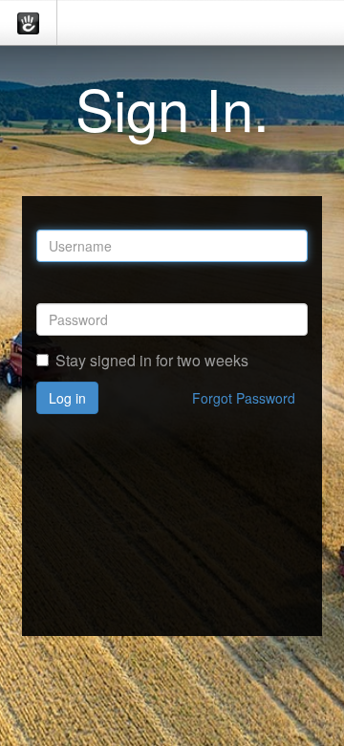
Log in (67, 397)
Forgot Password (243, 397)
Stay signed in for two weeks (151, 360)
